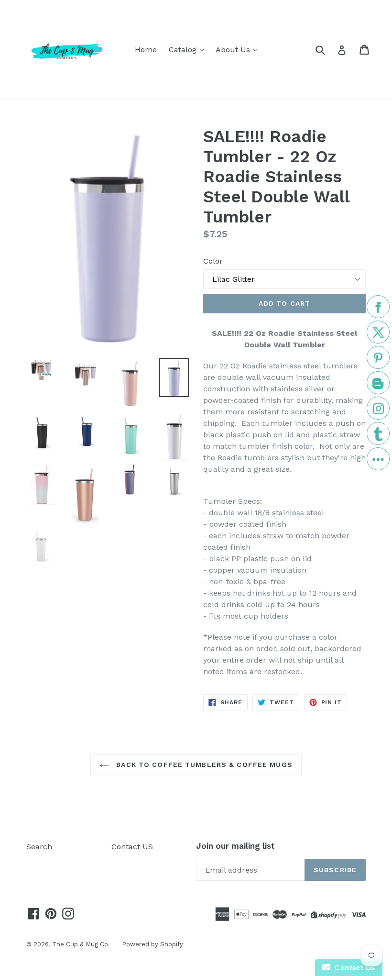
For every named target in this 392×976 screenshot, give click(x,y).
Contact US (132, 846)
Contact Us (352, 968)
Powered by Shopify (152, 944)
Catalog (184, 49)
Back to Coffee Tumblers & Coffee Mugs (203, 764)
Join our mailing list (235, 846)
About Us (234, 49)
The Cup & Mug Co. (81, 944)
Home (146, 49)
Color (213, 261)
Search (39, 846)
